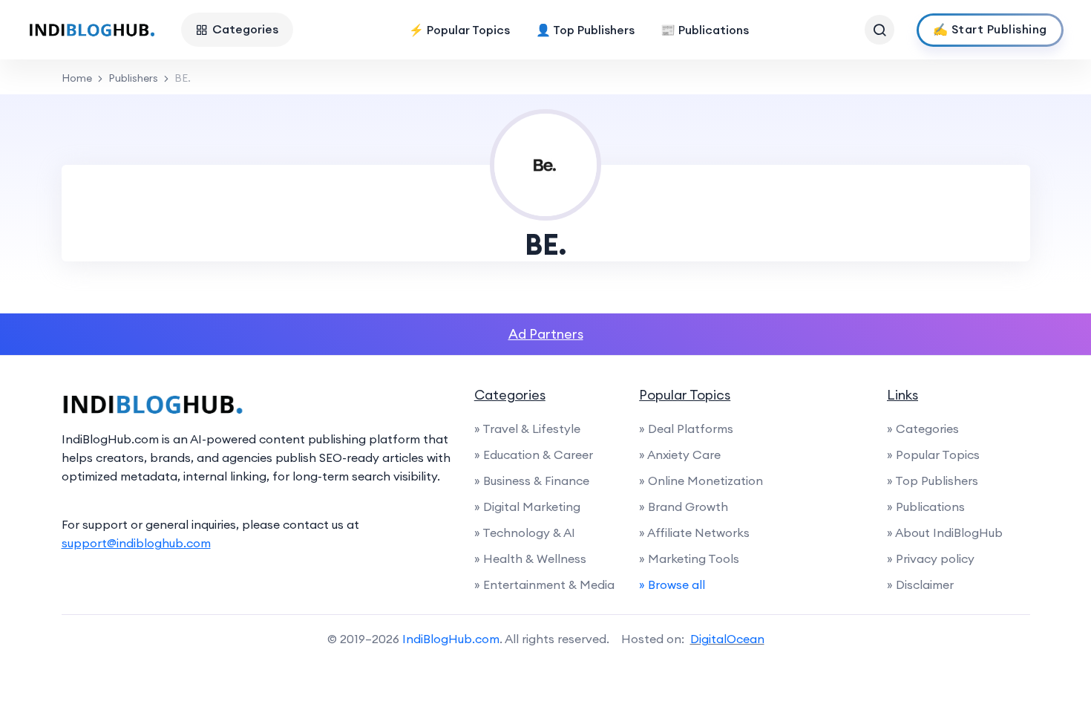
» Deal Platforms (686, 428)
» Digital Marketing (527, 506)
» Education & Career (533, 454)
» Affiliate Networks (694, 532)
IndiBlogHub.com (450, 638)
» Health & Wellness (530, 558)
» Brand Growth (683, 506)
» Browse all (672, 584)
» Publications (926, 506)
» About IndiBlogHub (945, 532)
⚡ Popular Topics (459, 29)
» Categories (923, 428)
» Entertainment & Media (544, 584)
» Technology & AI (524, 532)
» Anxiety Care (680, 454)
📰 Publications (705, 29)
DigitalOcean (727, 638)
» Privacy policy (930, 558)
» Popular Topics (933, 454)
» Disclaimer (920, 584)
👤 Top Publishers (585, 29)
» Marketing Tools (689, 558)
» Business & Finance (531, 480)
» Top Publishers (932, 480)
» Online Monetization (701, 480)
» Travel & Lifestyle (527, 428)
